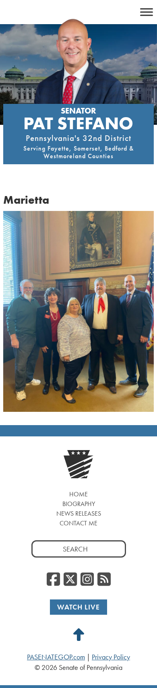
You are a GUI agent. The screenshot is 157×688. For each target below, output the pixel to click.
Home (78, 494)
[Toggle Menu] (146, 12)
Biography (78, 504)
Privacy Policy (111, 657)
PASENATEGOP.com (56, 657)
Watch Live (78, 607)
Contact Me (78, 523)
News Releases (78, 513)
